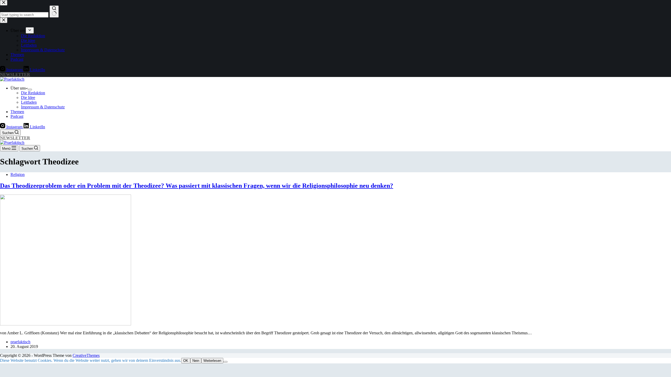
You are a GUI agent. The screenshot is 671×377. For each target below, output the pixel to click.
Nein (195, 361)
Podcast (16, 116)
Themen (17, 111)
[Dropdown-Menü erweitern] (30, 89)
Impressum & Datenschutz (43, 107)
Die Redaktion (33, 93)
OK (185, 361)
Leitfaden (29, 102)
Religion (17, 174)
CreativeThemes (86, 355)
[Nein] (225, 362)
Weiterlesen (212, 361)
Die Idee (28, 97)
